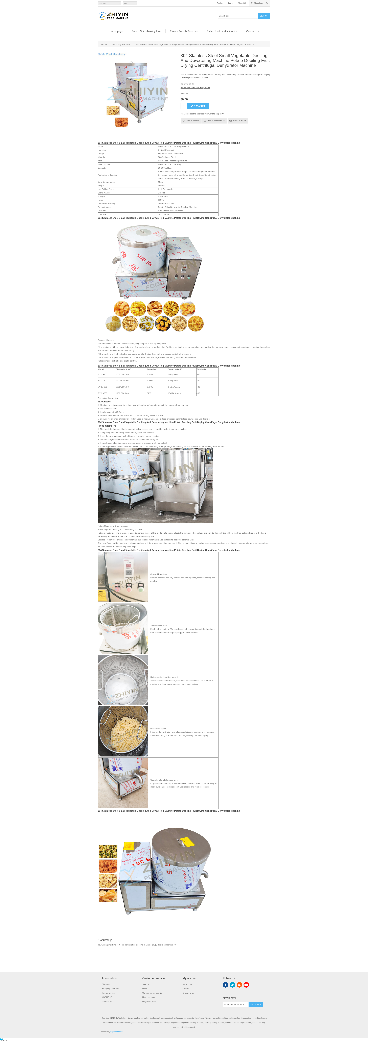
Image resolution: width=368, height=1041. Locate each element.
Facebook (225, 985)
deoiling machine (165, 945)
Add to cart (197, 106)
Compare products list (152, 993)
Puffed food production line (222, 31)
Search (264, 16)
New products (148, 997)
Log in (230, 3)
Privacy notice (108, 993)
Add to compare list (216, 120)
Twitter (232, 985)
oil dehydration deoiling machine (137, 945)
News (144, 988)
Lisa (5, 1040)
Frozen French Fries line (184, 31)
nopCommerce (116, 1032)
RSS (239, 985)
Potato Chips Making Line (146, 31)
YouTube (246, 985)
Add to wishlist (192, 120)
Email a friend (239, 120)
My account (188, 984)
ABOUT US (107, 997)
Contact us (252, 31)
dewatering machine (107, 945)
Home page (116, 31)
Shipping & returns (110, 988)
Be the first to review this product (195, 87)
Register (220, 3)
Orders (186, 988)
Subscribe (255, 1004)
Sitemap (106, 984)
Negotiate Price (149, 1001)
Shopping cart (189, 993)
